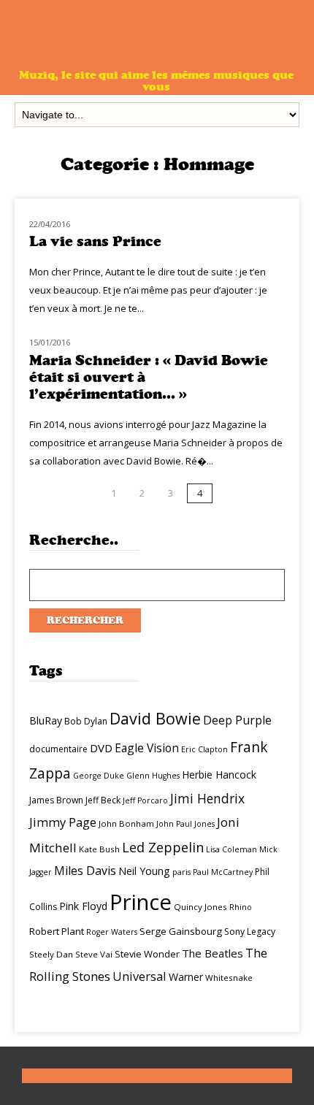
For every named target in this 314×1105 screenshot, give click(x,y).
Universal (139, 976)
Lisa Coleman (231, 849)
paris (181, 872)
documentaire (58, 749)
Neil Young (144, 871)
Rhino (240, 907)
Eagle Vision (147, 748)
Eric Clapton (204, 749)
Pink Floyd (83, 906)
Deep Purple (237, 720)
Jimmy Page (62, 822)
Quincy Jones (200, 906)
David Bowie (155, 718)
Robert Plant (56, 931)
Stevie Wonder (147, 953)
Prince (141, 902)
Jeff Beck (102, 800)
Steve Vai (93, 954)
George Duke (98, 776)
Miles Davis (85, 871)
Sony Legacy (249, 931)
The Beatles (212, 953)
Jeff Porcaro (145, 800)
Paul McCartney (223, 872)
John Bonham (126, 823)
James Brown (56, 800)
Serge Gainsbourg (180, 931)
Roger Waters (111, 932)
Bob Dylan (85, 721)
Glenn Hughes (153, 776)
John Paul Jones (185, 824)
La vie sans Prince (95, 241)
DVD (101, 748)
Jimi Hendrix (207, 798)
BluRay (45, 720)
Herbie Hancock (219, 774)
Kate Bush (99, 849)
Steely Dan (51, 954)
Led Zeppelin (163, 847)
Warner (186, 977)
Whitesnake (229, 977)
